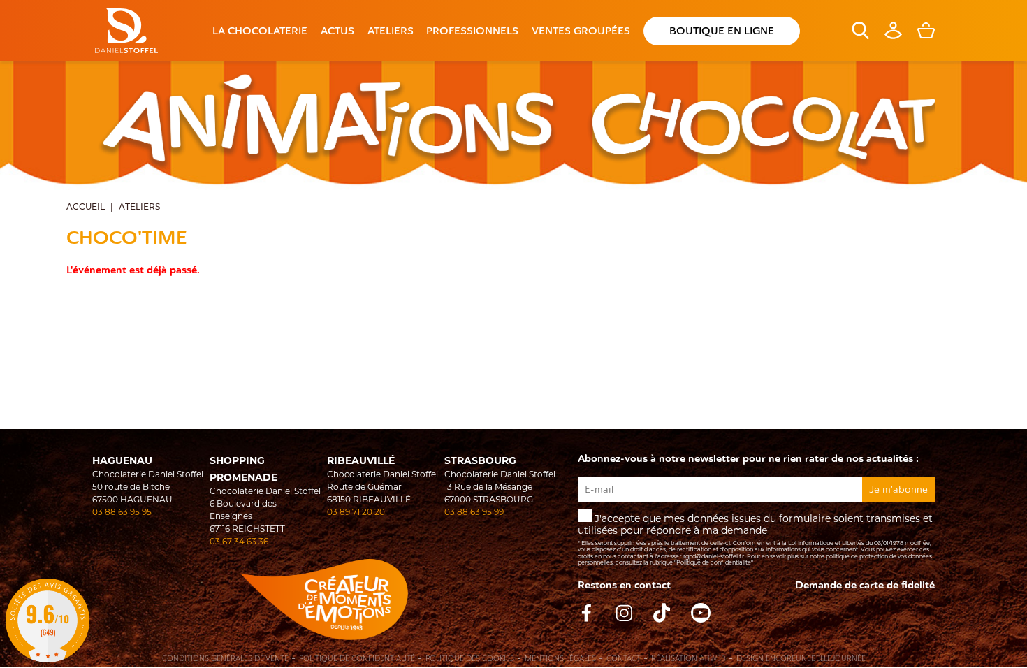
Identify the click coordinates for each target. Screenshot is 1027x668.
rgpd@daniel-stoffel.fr (713, 556)
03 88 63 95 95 (122, 512)
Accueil (85, 207)
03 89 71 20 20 (356, 512)
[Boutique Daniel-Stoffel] (126, 30)
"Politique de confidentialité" (713, 562)
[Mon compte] (893, 35)
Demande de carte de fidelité (865, 585)
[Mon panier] (926, 35)
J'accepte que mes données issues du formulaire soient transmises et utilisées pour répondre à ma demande (755, 539)
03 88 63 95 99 (474, 512)
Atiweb (712, 658)
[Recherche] (860, 35)
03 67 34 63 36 (239, 541)
